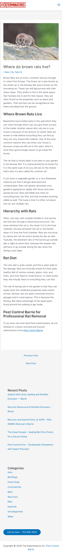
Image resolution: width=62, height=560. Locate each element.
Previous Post (31, 355)
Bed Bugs (12, 477)
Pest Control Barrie (33, 330)
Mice (10, 492)
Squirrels (12, 506)
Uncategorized (15, 511)
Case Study (14, 482)
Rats (7, 72)
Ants (10, 472)
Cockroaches (14, 487)
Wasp (10, 516)
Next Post (31, 363)
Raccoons (13, 497)
